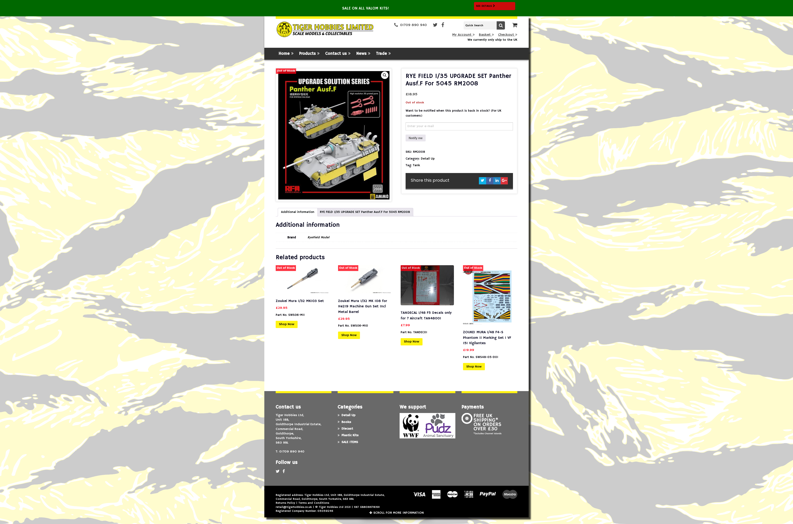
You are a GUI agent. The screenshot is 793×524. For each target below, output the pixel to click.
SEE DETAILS (484, 6)
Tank (416, 165)
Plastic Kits (350, 435)
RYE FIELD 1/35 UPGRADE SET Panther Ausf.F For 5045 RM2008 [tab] (365, 212)
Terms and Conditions (313, 503)
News (362, 53)
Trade (382, 53)
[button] (384, 75)
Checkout (506, 35)
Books (346, 422)
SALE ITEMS (350, 442)
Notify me (416, 138)
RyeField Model (318, 237)
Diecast (347, 429)
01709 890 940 (413, 25)
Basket (485, 35)
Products (308, 53)
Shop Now (286, 324)
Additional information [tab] (297, 212)
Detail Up (428, 159)
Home (285, 53)
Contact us (336, 53)
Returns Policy (285, 503)
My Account (462, 35)
